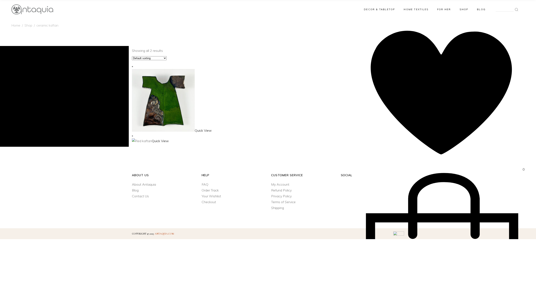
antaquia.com (164, 233)
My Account (280, 184)
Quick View (203, 130)
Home (15, 25)
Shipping (277, 208)
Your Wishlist (211, 196)
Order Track (210, 190)
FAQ (205, 184)
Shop (28, 25)
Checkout (209, 202)
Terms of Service (283, 202)
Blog (135, 190)
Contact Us (140, 196)
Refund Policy (281, 190)
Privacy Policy (281, 196)
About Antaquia (144, 184)
